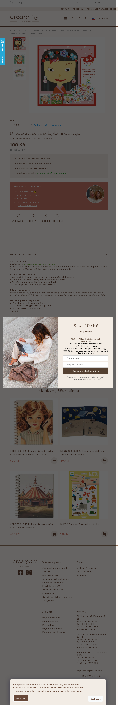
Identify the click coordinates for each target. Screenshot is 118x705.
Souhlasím (96, 699)
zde (79, 690)
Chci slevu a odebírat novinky (85, 371)
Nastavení (20, 698)
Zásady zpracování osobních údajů (85, 379)
